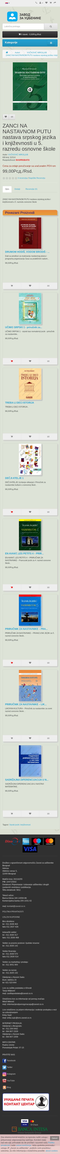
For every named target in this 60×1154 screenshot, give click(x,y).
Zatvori (55, 1138)
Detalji (17, 189)
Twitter (9, 1067)
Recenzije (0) (31, 189)
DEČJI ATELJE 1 (14, 478)
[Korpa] (51, 3)
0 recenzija (22, 178)
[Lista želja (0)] (46, 3)
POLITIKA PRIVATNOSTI (13, 912)
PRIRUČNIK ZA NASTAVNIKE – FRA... (26, 629)
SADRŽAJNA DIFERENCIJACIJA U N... (26, 779)
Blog (9, 1087)
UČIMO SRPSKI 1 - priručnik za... (23, 327)
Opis (7, 189)
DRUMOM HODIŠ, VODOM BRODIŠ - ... (27, 251)
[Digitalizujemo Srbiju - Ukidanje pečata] (25, 1101)
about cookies (52, 1151)
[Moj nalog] (41, 3)
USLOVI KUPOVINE (11, 917)
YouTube (11, 1081)
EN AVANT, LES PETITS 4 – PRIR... (24, 553)
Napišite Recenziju (37, 178)
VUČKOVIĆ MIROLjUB (37, 52)
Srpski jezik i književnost (19, 825)
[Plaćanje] (55, 3)
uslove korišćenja (23, 1145)
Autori (17, 52)
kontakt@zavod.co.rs (16, 906)
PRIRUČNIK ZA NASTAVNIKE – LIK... (26, 704)
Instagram (11, 1074)
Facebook (11, 1060)
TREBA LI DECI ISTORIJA (19, 402)
